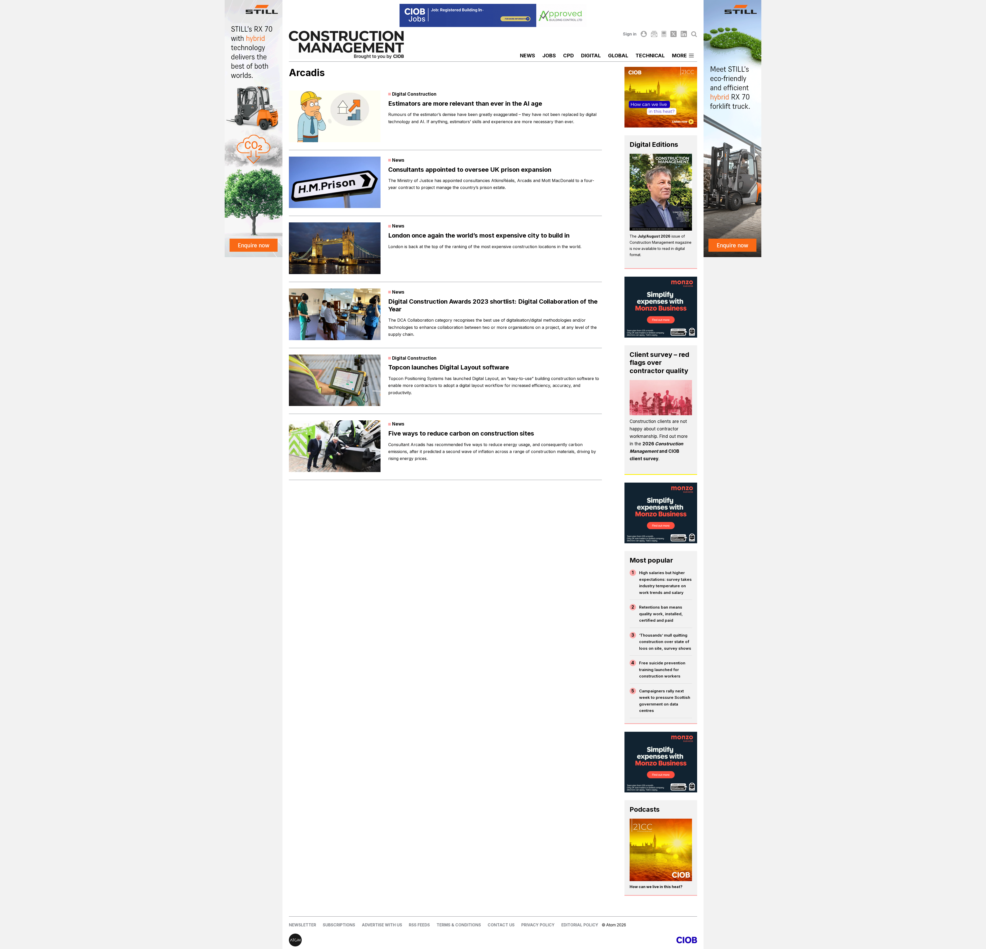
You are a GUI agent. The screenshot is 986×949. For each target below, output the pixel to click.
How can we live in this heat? (656, 886)
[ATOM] (391, 940)
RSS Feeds (419, 925)
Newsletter (302, 925)
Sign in (630, 34)
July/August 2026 (654, 236)
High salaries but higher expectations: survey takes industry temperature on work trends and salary (665, 582)
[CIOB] (595, 940)
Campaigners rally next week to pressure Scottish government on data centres (664, 701)
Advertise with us (382, 925)
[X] (673, 34)
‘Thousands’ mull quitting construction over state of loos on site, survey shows (665, 642)
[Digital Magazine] (663, 34)
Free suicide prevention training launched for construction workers (662, 670)
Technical (650, 55)
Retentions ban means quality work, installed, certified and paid (661, 614)
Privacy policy (538, 925)
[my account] (644, 34)
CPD (568, 55)
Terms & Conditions (459, 925)
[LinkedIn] (684, 34)
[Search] (694, 34)
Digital (591, 55)
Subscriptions (339, 925)
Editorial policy (579, 925)
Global (618, 55)
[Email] (654, 34)
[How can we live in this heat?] (661, 850)
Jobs (549, 55)
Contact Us (501, 925)
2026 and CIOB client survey (656, 451)
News (527, 55)
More (679, 55)
